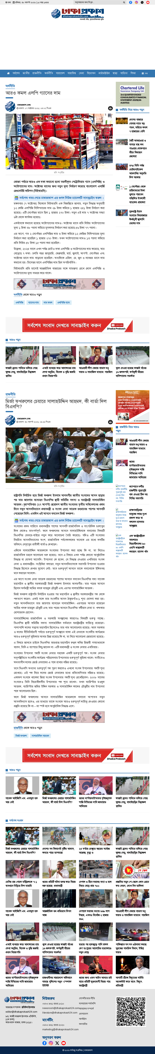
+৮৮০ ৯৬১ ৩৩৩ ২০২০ (53, 1024)
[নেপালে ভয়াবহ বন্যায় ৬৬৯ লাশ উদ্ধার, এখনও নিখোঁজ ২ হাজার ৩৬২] (96, 898)
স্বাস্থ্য (115, 73)
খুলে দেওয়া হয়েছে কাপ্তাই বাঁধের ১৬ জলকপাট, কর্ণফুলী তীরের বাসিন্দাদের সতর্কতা (131, 372)
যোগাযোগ (83, 1013)
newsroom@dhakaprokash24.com (60, 1008)
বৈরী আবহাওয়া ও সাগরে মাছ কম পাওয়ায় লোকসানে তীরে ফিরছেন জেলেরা (138, 148)
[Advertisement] (77, 47)
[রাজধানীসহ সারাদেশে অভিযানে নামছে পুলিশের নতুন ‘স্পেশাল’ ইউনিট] (59, 965)
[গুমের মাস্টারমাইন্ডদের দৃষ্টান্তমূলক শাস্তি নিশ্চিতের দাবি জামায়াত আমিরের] (96, 785)
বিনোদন (91, 73)
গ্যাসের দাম (33, 302)
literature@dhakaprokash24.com (59, 1012)
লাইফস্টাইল (104, 73)
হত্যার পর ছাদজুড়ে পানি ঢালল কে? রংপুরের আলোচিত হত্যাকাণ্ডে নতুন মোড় (95, 948)
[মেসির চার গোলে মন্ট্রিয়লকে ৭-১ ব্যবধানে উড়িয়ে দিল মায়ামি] (22, 869)
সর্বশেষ (16, 73)
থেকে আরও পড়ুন (28, 295)
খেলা (81, 73)
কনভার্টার (83, 1024)
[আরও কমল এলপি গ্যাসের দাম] (59, 141)
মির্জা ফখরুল (21, 735)
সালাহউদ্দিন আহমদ (40, 735)
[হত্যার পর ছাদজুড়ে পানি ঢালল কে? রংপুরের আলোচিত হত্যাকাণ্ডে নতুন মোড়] (96, 931)
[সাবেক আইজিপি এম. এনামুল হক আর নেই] (22, 785)
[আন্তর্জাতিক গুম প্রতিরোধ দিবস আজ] (59, 898)
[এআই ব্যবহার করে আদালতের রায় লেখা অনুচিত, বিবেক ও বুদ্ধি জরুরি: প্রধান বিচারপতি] (59, 355)
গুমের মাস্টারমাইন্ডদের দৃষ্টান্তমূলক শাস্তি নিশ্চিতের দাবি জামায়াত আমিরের (137, 469)
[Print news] (110, 108)
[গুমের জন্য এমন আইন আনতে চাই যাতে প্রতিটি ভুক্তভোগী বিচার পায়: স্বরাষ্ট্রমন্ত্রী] (96, 965)
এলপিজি (19, 302)
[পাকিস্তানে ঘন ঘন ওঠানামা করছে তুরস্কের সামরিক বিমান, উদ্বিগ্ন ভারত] (133, 931)
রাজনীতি (37, 73)
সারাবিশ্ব (72, 73)
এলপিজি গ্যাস (63, 302)
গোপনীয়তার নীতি (87, 998)
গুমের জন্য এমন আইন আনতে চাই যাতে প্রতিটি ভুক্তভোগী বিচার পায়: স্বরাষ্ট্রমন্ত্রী (95, 981)
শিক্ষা (133, 73)
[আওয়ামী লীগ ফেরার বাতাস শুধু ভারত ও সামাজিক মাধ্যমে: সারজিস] (96, 355)
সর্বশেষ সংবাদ (16, 820)
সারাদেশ (60, 73)
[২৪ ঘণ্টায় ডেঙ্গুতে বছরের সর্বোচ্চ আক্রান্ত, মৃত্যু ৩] (96, 836)
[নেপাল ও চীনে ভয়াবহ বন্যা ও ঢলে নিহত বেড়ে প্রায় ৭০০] (96, 869)
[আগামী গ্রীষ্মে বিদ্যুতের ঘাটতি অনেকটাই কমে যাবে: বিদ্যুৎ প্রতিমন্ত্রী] (133, 965)
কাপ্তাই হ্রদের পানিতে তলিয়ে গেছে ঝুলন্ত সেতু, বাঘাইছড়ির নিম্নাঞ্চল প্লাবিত (22, 372)
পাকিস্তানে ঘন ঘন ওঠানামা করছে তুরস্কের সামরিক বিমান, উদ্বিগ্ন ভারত (131, 948)
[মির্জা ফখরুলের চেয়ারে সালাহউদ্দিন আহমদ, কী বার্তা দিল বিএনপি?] (59, 455)
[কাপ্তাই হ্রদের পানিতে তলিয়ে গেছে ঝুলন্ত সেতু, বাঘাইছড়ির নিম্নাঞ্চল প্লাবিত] (22, 355)
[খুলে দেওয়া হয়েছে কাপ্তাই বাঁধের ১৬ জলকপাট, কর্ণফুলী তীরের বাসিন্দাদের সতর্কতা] (133, 355)
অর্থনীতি (49, 73)
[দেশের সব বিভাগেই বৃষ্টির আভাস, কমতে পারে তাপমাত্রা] (59, 836)
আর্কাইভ (82, 1018)
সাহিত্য (124, 73)
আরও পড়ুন (14, 340)
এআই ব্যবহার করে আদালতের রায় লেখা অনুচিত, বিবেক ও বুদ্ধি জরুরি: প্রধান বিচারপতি (59, 372)
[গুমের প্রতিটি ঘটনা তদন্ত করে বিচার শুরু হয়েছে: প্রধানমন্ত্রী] (59, 869)
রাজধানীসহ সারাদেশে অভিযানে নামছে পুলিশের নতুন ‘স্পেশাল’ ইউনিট (57, 981)
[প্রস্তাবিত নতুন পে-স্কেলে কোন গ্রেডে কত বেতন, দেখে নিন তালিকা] (133, 869)
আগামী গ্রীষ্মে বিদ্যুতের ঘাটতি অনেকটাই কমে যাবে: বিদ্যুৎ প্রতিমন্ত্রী (129, 981)
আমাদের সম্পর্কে (86, 1008)
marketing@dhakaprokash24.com (60, 1029)
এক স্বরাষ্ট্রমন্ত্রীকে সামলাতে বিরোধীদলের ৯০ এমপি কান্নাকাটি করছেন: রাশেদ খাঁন (138, 543)
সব (146, 73)
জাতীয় (26, 73)
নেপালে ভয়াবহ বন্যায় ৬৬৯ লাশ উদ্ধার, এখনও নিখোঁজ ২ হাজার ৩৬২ (94, 915)
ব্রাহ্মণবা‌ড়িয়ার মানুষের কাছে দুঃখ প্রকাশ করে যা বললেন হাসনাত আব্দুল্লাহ (138, 517)
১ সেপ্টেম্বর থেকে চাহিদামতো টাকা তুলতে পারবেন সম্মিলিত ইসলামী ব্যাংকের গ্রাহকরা (137, 194)
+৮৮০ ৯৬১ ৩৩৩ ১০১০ (53, 1003)
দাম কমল (48, 302)
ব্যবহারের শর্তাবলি (87, 1003)
